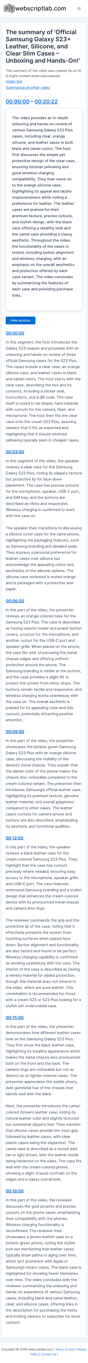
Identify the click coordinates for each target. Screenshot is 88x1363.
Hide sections (20, 320)
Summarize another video (28, 87)
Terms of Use (64, 1349)
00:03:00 (15, 451)
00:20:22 (46, 101)
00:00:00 (17, 101)
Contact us (48, 1354)
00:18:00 (15, 1191)
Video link (14, 81)
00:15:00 (15, 1017)
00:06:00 (15, 600)
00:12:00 (14, 838)
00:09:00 (15, 731)
